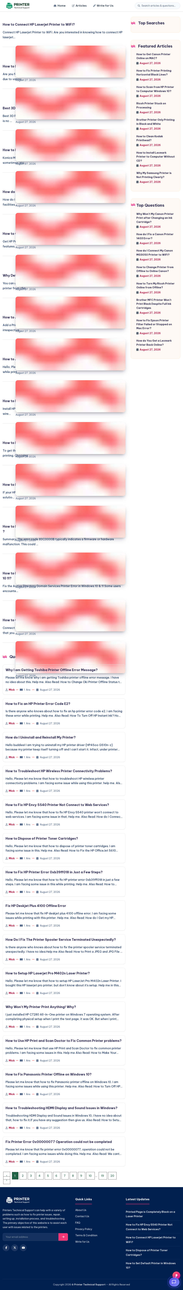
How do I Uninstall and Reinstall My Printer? (41, 737)
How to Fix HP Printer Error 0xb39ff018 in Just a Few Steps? (54, 872)
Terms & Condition (86, 1235)
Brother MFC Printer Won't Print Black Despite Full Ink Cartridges (153, 304)
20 (112, 1176)
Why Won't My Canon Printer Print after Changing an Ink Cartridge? (155, 218)
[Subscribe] (63, 1237)
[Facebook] (6, 1247)
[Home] (17, 6)
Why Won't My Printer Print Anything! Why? (41, 1007)
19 (103, 1176)
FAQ (77, 1222)
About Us (80, 1210)
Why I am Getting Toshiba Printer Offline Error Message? (52, 670)
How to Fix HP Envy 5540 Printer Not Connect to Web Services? (57, 805)
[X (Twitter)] (14, 1247)
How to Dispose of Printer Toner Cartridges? (42, 838)
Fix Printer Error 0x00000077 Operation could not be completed (59, 1142)
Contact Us (82, 1216)
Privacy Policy (83, 1229)
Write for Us (105, 5)
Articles (81, 5)
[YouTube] (23, 1247)
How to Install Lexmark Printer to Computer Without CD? (155, 156)
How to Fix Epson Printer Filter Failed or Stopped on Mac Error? (154, 324)
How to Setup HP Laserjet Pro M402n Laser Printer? (48, 973)
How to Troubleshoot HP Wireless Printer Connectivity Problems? (59, 771)
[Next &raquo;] (7, 1180)
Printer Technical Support (89, 1284)
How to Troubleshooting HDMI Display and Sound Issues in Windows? (61, 1108)
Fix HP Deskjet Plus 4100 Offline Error (36, 906)
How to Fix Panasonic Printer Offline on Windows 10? (49, 1074)
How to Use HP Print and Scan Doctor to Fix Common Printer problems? (64, 1041)
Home (62, 5)
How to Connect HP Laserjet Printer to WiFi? (39, 24)
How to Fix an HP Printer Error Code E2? (38, 704)
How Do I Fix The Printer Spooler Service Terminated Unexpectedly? (61, 940)
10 (90, 1176)
